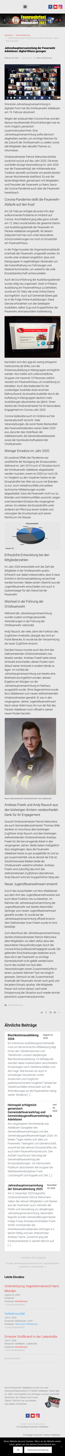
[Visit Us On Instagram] (60, 6)
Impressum (30, 1424)
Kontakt (23, 1424)
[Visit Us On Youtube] (55, 6)
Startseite (9, 35)
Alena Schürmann (44, 58)
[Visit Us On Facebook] (50, 6)
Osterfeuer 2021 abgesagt (33, 1257)
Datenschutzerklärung (38, 1450)
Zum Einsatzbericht (16, 1304)
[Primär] (25, 7)
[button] (5, 20)
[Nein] (61, 1446)
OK (18, 1450)
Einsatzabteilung (23, 35)
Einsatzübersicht (12, 1358)
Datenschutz (40, 1424)
